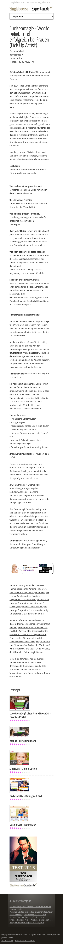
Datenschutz (7, 940)
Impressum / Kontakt (25, 940)
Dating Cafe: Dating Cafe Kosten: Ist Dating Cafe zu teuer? (31, 912)
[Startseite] (31, 9)
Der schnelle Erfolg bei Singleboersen (27, 592)
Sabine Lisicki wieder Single (22, 641)
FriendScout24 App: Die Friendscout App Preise (28, 915)
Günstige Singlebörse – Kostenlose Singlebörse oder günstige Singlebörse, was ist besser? (29, 599)
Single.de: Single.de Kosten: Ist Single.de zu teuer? (28, 917)
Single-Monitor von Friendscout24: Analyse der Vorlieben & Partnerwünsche (30, 645)
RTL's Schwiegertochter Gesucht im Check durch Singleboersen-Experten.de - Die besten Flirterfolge (29, 634)
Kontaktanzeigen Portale (34, 666)
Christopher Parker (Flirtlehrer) (31, 589)
